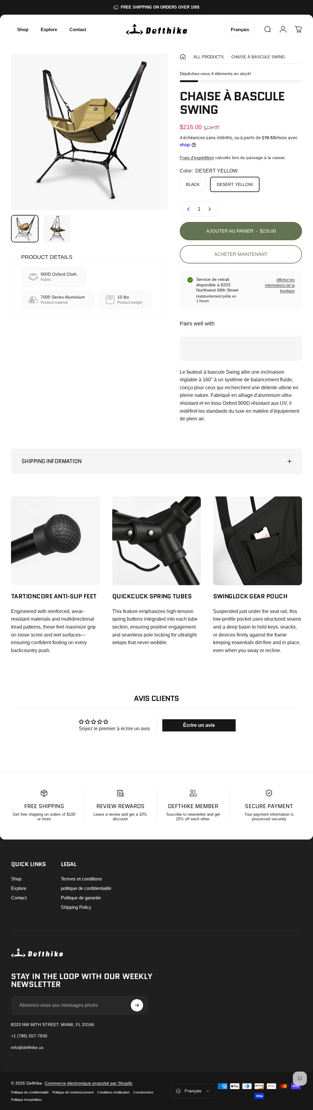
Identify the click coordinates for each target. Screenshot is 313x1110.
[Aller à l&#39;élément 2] (57, 228)
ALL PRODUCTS (208, 57)
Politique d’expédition (26, 1099)
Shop (16, 878)
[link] (55, 540)
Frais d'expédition (197, 157)
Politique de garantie (81, 897)
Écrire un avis (199, 725)
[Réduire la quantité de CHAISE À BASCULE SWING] (187, 209)
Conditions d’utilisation (113, 1092)
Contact (19, 897)
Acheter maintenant (240, 254)
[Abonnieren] (137, 1005)
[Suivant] (152, 141)
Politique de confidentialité (30, 1092)
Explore (18, 888)
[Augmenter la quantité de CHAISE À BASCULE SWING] (211, 209)
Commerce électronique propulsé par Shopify (88, 1083)
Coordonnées (143, 1092)
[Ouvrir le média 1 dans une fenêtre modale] (89, 132)
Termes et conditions (81, 878)
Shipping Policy (76, 907)
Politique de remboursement (73, 1092)
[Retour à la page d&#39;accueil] (183, 57)
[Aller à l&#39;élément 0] (25, 228)
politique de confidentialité (86, 888)
